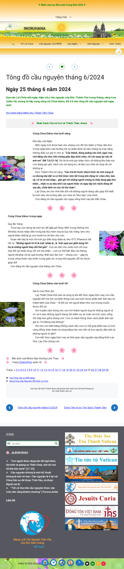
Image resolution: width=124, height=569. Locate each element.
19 (67, 369)
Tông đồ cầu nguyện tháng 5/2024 (37, 407)
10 (34, 369)
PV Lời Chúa (27, 44)
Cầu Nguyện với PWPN (50, 44)
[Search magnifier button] (56, 443)
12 (41, 369)
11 (38, 369)
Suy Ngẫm (73, 44)
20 (70, 369)
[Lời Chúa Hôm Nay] (45, 562)
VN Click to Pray (40, 381)
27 (96, 369)
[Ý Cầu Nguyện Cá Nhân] (70, 562)
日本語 (10, 434)
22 (78, 369)
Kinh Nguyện (94, 44)
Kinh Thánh (115, 44)
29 (103, 369)
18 (63, 369)
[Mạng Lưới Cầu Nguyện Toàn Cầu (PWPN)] (53, 562)
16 (56, 369)
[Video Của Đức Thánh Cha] (62, 562)
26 (92, 369)
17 (59, 369)
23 (81, 369)
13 (45, 369)
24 (85, 369)
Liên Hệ (10, 500)
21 (74, 369)
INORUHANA (35, 28)
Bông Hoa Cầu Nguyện (21, 381)
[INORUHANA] (87, 563)
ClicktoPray (25, 362)
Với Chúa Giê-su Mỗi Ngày (22, 378)
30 (107, 369)
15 (52, 369)
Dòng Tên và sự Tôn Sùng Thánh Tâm (85, 407)
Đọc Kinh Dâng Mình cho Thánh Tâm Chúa (29, 112)
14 (49, 369)
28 (99, 369)
